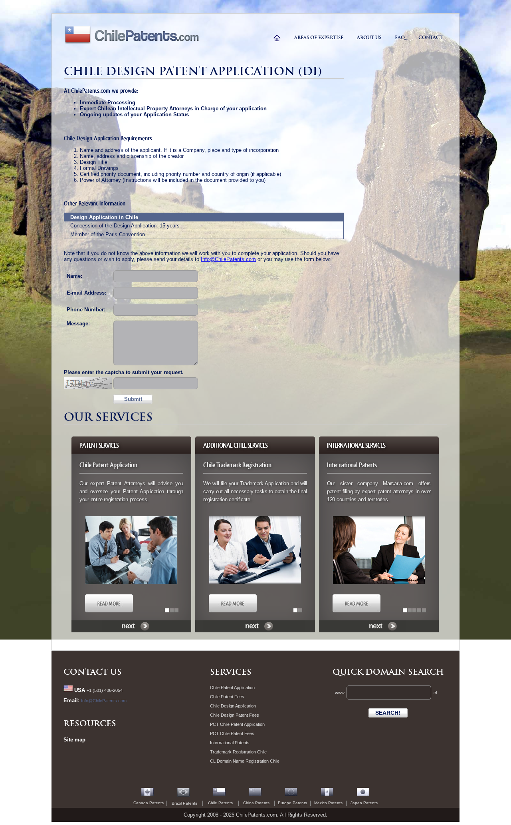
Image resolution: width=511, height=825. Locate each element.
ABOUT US (369, 37)
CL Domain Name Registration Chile (244, 761)
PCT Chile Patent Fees (232, 733)
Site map (74, 740)
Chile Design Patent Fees (234, 715)
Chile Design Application (233, 705)
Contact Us (92, 672)
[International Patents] (356, 611)
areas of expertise (318, 37)
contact (430, 37)
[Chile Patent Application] (109, 611)
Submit (133, 399)
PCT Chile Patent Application (237, 724)
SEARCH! (387, 712)
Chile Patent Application (232, 687)
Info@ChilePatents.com (228, 259)
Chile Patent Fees (227, 696)
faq (400, 37)
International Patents (230, 742)
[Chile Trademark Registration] (233, 611)
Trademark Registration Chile (238, 751)
